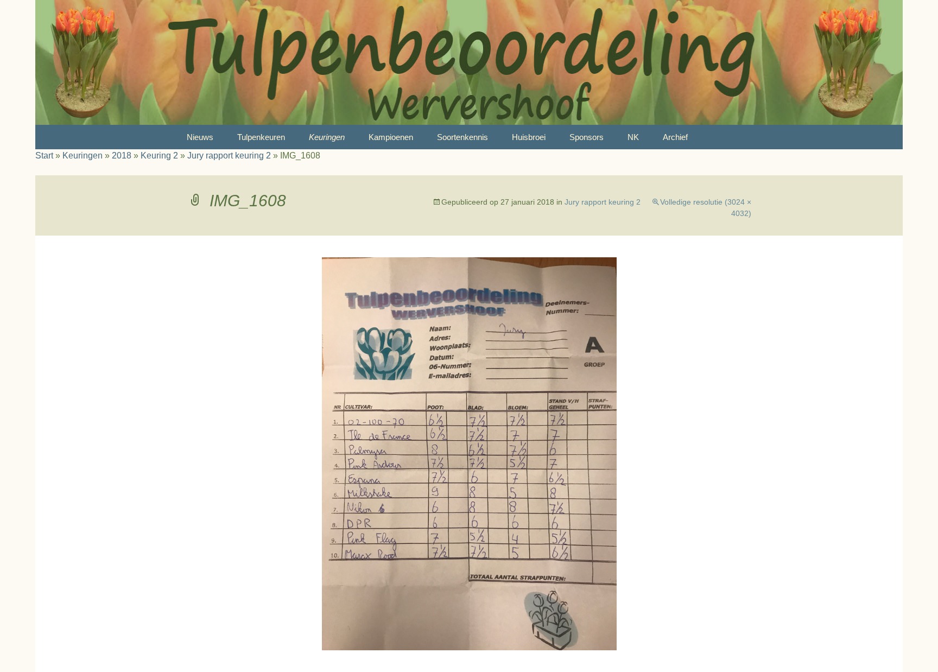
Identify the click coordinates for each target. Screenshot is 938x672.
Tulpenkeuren (261, 137)
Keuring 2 (159, 155)
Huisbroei (529, 137)
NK (633, 137)
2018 (121, 155)
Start (44, 155)
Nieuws (200, 137)
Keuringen (327, 137)
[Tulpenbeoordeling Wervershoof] (469, 62)
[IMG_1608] (469, 453)
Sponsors (586, 137)
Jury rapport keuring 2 (229, 155)
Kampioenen (391, 137)
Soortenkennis (462, 137)
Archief (675, 137)
